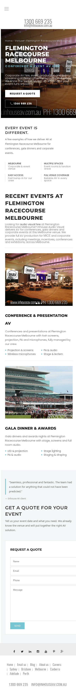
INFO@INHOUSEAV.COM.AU (49, 684)
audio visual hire (30, 224)
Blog (32, 665)
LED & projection (18, 451)
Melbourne (40, 669)
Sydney (13, 669)
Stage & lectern (53, 354)
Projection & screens (20, 350)
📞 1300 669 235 (21, 103)
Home (9, 40)
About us (44, 665)
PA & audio (50, 350)
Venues (19, 40)
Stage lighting (52, 451)
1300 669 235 (38, 21)
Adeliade (14, 673)
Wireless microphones (22, 354)
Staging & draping (55, 455)
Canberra (55, 669)
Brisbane (26, 669)
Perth (26, 673)
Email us (21, 665)
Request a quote (22, 93)
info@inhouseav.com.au (38, 25)
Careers (57, 665)
